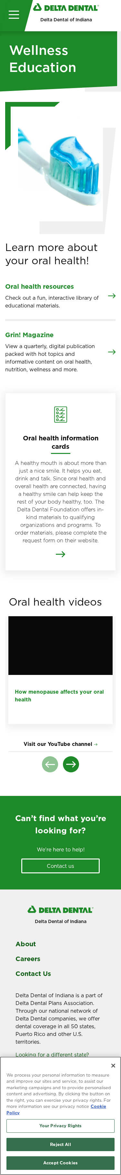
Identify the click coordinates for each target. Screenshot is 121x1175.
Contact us (60, 865)
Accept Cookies (60, 1163)
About (25, 944)
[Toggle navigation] (12, 15)
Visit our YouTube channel (58, 744)
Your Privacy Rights (60, 1126)
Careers (27, 958)
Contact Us (33, 973)
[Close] (113, 1066)
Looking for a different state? (53, 1054)
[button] (50, 764)
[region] (60, 1116)
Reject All (60, 1144)
